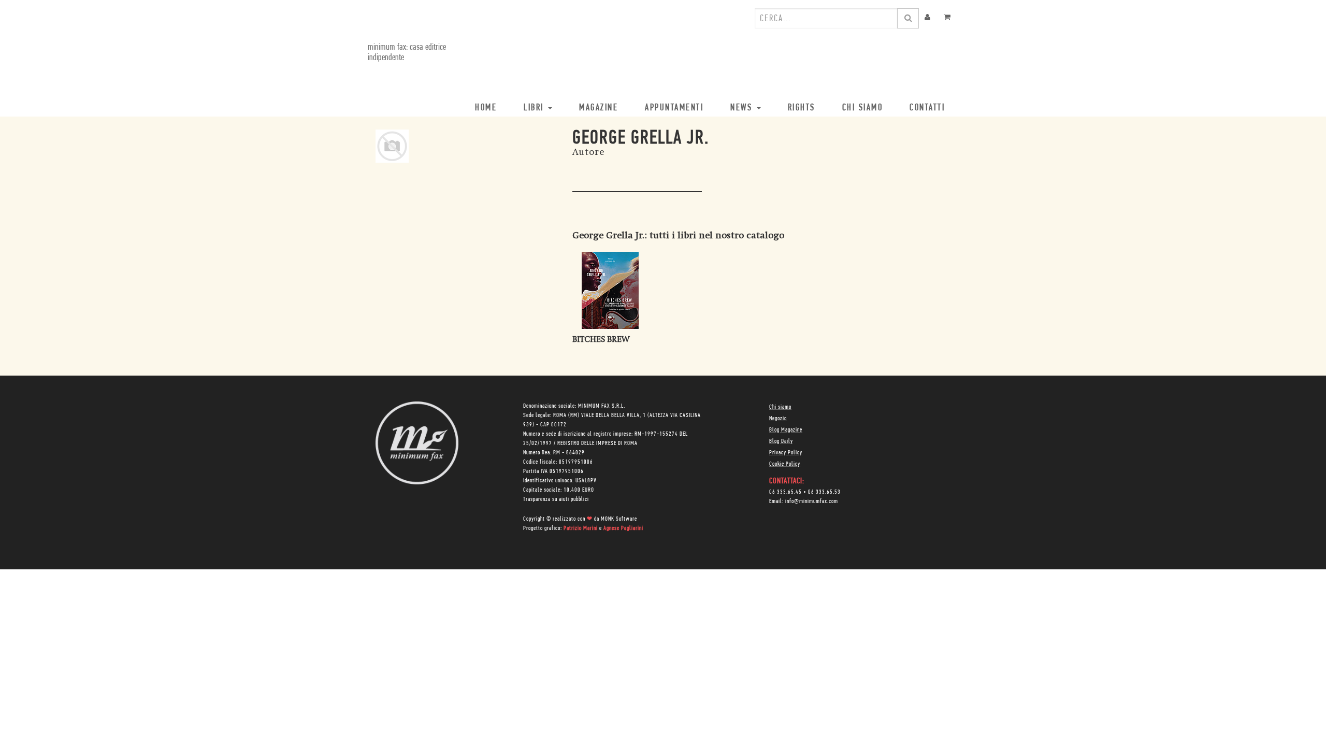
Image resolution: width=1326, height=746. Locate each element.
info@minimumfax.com (811, 501)
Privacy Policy (785, 453)
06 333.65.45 (785, 492)
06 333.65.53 (824, 492)
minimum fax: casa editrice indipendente (407, 53)
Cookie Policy (784, 464)
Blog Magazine (785, 430)
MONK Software (619, 519)
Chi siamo (780, 407)
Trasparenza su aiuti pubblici (556, 499)
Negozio (778, 418)
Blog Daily (781, 441)
